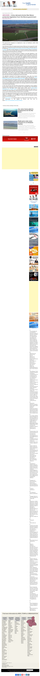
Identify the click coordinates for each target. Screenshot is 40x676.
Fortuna (16, 628)
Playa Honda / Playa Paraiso (4, 645)
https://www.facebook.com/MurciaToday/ (13, 100)
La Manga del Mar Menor (4, 629)
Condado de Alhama (10, 628)
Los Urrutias (4, 638)
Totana (9, 641)
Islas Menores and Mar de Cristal (4, 625)
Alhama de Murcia (10, 623)
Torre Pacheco (4, 659)
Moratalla (16, 630)
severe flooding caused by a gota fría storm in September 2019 (19, 78)
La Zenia (29, 653)
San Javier (4, 649)
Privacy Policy (18, 671)
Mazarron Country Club (30, 641)
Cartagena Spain (4, 663)
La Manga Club (4, 627)
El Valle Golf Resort (23, 628)
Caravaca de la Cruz (17, 625)
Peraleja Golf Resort (23, 640)
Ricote (22, 641)
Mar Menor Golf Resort (4, 640)
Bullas (16, 621)
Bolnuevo (10, 625)
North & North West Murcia (17, 619)
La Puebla (3, 630)
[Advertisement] (20, 158)
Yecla (16, 633)
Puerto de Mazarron (10, 637)
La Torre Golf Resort (4, 632)
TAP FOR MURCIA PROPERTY (20, 9)
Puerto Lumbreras (10, 639)
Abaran (22, 621)
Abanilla (22, 620)
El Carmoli (4, 622)
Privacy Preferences (29, 670)
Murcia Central (23, 618)
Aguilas (9, 620)
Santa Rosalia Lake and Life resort (4, 654)
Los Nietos (4, 637)
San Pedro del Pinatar (4, 651)
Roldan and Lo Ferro (4, 648)
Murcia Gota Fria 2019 (5, 665)
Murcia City (23, 638)
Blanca (22, 625)
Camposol (10, 626)
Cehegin (16, 626)
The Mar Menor (5, 618)
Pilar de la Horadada (3, 642)
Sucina (22, 642)
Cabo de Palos (4, 620)
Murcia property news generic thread (7, 666)
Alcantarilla (23, 622)
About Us (23, 671)
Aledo (9, 621)
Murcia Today (8, 97)
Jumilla (16, 629)
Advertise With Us (28, 671)
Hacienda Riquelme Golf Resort (23, 630)
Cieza (16, 627)
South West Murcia (11, 618)
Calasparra (17, 623)
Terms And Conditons (12, 671)
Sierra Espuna (10, 640)
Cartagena (4, 621)
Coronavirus (4, 664)
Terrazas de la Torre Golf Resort (4, 657)
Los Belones (4, 636)
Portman (3, 646)
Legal (21, 671)
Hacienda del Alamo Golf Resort (10, 631)
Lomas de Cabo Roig (30, 655)
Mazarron (10, 635)
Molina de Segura (23, 635)
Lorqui (22, 632)
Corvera (22, 626)
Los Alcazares (4, 635)
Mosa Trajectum (23, 637)
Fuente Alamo (10, 629)
